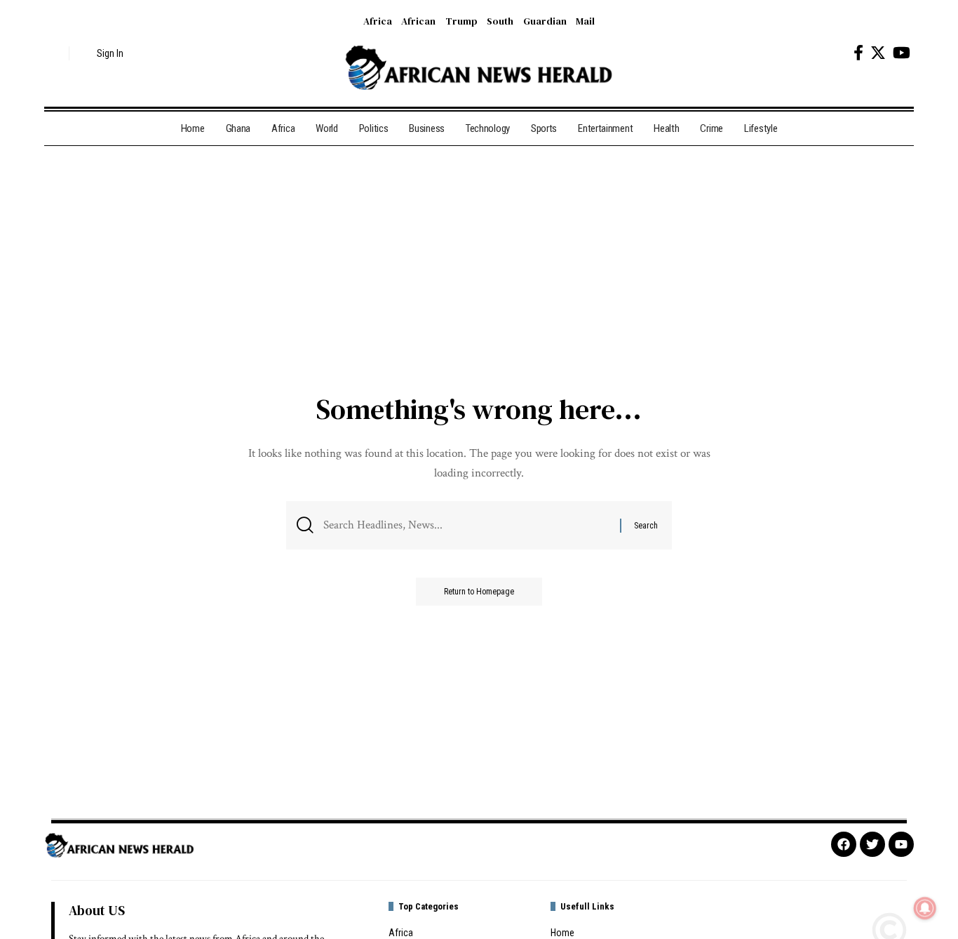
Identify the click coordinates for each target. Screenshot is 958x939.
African (418, 21)
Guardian (545, 21)
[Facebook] (858, 53)
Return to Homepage (479, 592)
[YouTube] (901, 53)
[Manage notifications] (925, 908)
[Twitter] (878, 53)
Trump (461, 21)
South (500, 21)
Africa (377, 21)
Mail (585, 21)
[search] (55, 53)
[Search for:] (466, 525)
